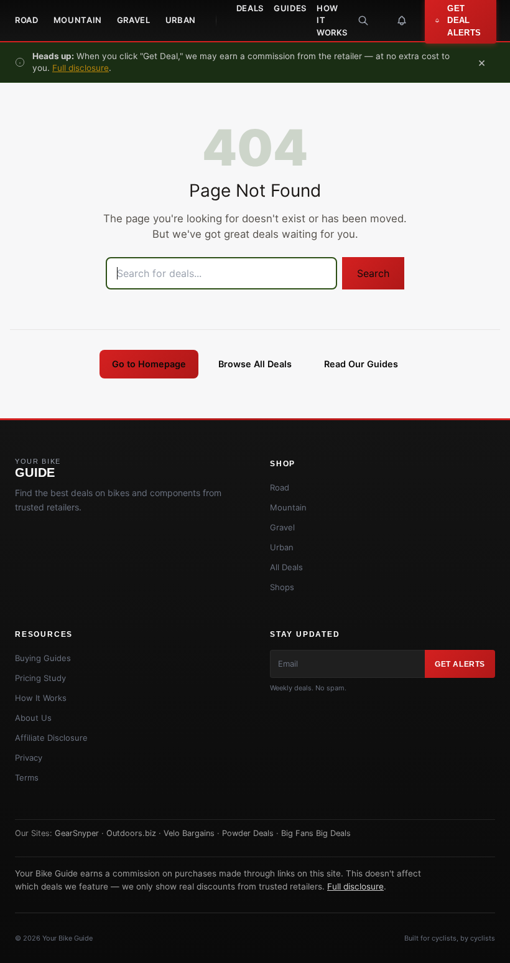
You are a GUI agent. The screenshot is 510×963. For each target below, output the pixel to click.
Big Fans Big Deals (316, 833)
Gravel (134, 20)
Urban (180, 20)
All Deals (286, 567)
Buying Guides (43, 658)
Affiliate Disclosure (51, 738)
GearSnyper (77, 833)
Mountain (77, 20)
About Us (33, 718)
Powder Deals (248, 833)
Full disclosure (80, 68)
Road (27, 20)
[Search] (363, 20)
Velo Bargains (189, 833)
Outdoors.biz (131, 833)
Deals (250, 8)
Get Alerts (460, 664)
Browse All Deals (255, 364)
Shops (282, 587)
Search (373, 273)
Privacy (28, 758)
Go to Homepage (149, 364)
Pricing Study (40, 678)
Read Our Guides (361, 364)
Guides (290, 8)
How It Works (332, 20)
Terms (27, 777)
